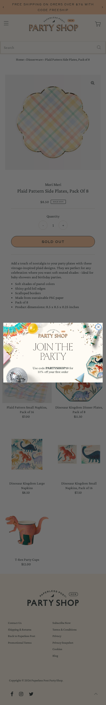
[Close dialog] (98, 327)
